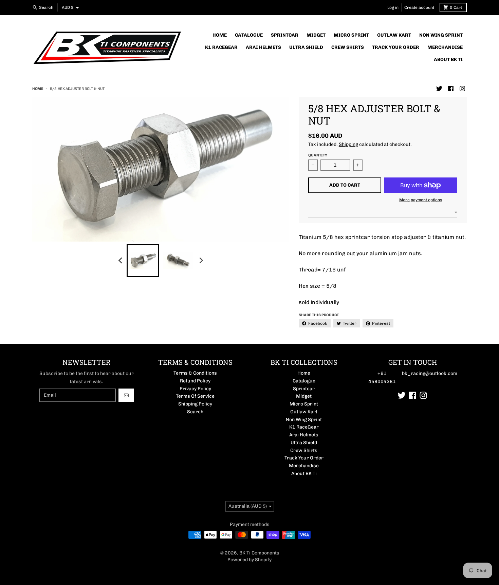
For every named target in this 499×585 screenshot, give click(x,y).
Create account (419, 7)
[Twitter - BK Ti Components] (439, 88)
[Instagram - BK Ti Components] (462, 88)
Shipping (348, 144)
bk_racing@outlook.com (429, 373)
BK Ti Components (259, 553)
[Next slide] (200, 260)
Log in (393, 7)
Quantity (317, 155)
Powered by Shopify (249, 560)
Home (37, 89)
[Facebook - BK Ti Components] (450, 88)
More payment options (420, 199)
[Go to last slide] (120, 260)
